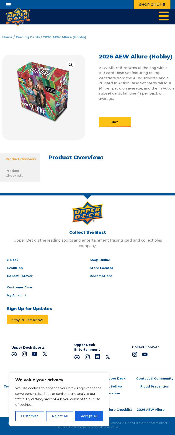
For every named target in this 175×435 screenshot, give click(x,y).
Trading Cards (27, 37)
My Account (16, 295)
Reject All (60, 416)
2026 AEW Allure (151, 410)
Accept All (89, 416)
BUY (115, 122)
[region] (59, 399)
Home (7, 37)
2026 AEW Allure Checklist (110, 410)
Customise (30, 416)
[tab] (20, 159)
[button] (8, 4)
